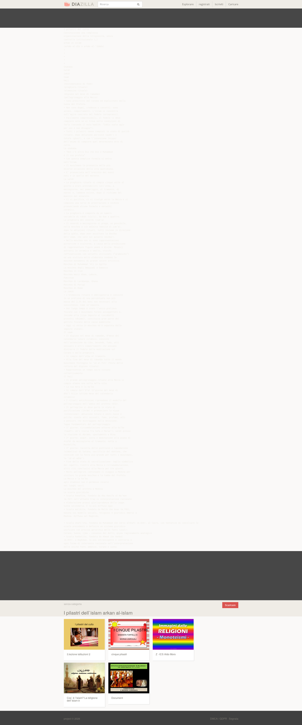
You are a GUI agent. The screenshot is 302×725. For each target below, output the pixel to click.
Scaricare (230, 605)
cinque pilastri (119, 654)
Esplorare (188, 4)
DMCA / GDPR (219, 718)
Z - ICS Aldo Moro (166, 654)
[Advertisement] (151, 18)
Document (117, 698)
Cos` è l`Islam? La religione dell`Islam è (82, 699)
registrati (204, 4)
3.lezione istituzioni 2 (78, 654)
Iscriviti (219, 4)
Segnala (233, 718)
